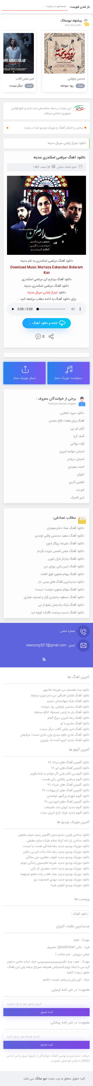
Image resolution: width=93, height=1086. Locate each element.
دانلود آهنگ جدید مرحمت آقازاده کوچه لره (57, 612)
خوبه (81, 940)
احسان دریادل (75, 459)
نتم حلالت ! (73, 954)
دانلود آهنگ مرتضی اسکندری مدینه (59, 157)
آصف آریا (79, 436)
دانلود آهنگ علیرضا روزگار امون (65, 543)
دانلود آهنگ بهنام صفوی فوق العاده (62, 574)
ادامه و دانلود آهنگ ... (43, 323)
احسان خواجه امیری (71, 451)
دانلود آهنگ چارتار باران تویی (66, 559)
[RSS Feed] (46, 659)
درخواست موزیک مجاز (68, 378)
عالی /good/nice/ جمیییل (68, 947)
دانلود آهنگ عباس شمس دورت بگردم (60, 551)
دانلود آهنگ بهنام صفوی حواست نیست (59, 589)
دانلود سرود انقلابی (72, 413)
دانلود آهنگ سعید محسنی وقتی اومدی (59, 536)
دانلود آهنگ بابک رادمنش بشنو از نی (61, 605)
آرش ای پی (77, 428)
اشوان (80, 474)
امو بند (80, 490)
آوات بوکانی (77, 444)
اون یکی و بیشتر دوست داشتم (66, 980)
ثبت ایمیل (47, 1012)
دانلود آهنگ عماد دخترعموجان (65, 528)
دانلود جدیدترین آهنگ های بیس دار (61, 582)
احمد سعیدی (76, 467)
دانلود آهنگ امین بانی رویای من (64, 566)
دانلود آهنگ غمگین (67, 167)
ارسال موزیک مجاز (24, 378)
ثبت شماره (47, 1044)
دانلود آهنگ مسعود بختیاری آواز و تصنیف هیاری (54, 597)
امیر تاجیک (77, 497)
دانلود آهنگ (80, 914)
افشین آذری (76, 482)
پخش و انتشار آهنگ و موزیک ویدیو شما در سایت (53, 127)
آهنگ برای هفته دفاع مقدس (66, 421)
